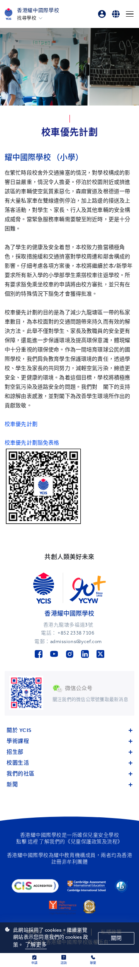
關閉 (116, 938)
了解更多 (36, 944)
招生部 (15, 752)
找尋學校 (26, 18)
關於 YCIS (19, 730)
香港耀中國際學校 (38, 10)
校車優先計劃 (21, 424)
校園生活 (18, 762)
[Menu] (129, 14)
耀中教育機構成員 (74, 855)
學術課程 (18, 741)
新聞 (12, 784)
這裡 (33, 841)
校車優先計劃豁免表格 (32, 442)
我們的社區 (21, 773)
